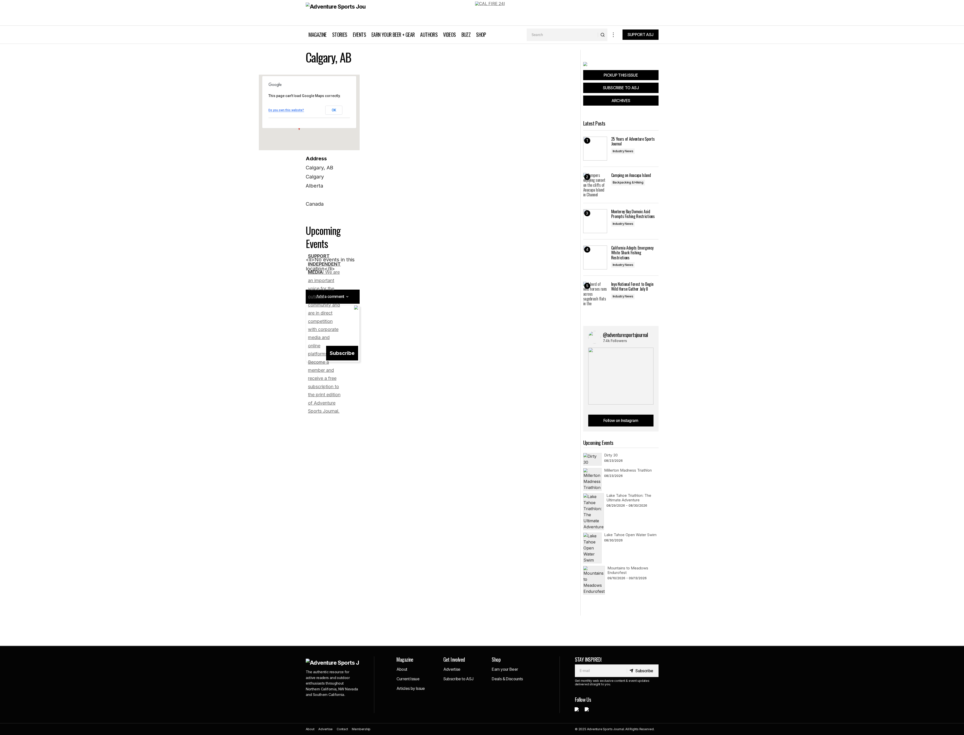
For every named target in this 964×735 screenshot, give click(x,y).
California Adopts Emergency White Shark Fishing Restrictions (632, 253)
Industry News (623, 151)
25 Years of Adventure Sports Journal (633, 141)
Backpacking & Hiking (628, 182)
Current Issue (408, 678)
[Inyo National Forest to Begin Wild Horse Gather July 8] (595, 294)
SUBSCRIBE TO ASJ (621, 87)
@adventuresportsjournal (625, 335)
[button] (613, 35)
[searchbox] (562, 35)
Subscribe (342, 353)
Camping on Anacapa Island (631, 175)
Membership (361, 729)
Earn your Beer (505, 669)
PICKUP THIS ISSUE (621, 75)
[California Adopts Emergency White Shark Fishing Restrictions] (595, 257)
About (401, 669)
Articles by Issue (410, 688)
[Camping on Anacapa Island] (595, 185)
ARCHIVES (620, 100)
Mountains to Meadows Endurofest (627, 570)
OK (334, 110)
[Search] (602, 35)
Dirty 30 (611, 455)
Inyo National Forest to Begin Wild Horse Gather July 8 (632, 286)
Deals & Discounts (507, 678)
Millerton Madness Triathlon (628, 470)
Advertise (451, 669)
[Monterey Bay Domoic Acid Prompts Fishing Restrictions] (595, 221)
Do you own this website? (286, 110)
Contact (342, 729)
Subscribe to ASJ (458, 678)
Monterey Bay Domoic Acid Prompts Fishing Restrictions (633, 214)
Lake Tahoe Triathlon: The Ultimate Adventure (628, 497)
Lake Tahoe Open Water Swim (630, 534)
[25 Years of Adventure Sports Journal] (595, 149)
